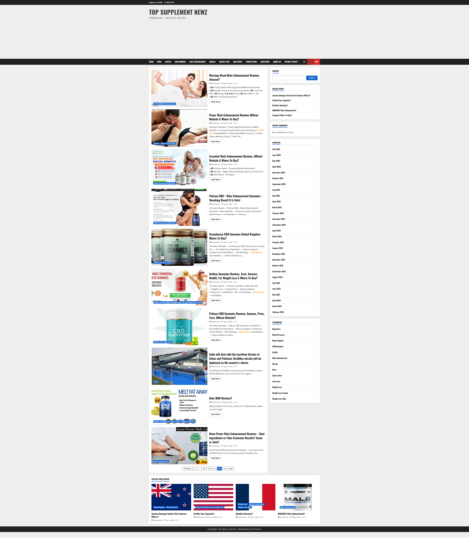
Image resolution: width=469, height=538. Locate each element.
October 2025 (277, 178)
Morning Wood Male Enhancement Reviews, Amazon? (179, 88)
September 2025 (279, 184)
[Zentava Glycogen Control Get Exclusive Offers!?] (171, 497)
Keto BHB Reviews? (179, 406)
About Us (277, 61)
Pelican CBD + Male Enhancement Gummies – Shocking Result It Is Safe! (179, 207)
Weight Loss (224, 61)
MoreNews (243, 529)
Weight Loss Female (194, 302)
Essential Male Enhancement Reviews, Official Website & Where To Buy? (179, 167)
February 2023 (278, 312)
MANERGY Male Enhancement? (284, 110)
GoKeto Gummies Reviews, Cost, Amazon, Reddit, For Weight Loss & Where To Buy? (179, 286)
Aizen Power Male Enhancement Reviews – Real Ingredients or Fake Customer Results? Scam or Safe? (179, 445)
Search (275, 71)
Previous (187, 468)
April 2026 (276, 166)
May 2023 (276, 294)
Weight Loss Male (160, 302)
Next (231, 468)
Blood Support (278, 340)
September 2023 (279, 271)
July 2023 (276, 283)
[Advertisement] (234, 38)
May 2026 (276, 160)
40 (209, 468)
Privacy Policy (291, 61)
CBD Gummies (180, 61)
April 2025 (276, 201)
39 (204, 468)
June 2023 (276, 288)
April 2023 (276, 300)
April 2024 (276, 230)
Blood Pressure (278, 334)
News (159, 61)
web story (237, 61)
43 (225, 468)
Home (151, 61)
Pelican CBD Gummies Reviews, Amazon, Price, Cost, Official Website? (179, 326)
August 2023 (277, 277)
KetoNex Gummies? (280, 105)
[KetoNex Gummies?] (255, 497)
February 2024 (278, 242)
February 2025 (278, 213)
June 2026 (276, 155)
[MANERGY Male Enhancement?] (298, 497)
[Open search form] (304, 61)
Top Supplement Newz (178, 11)
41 (214, 468)
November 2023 (278, 259)
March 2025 (277, 207)
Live (316, 61)
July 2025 (276, 189)
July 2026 (276, 149)
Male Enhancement (198, 61)
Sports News (251, 61)
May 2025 (276, 195)
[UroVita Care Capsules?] (213, 497)
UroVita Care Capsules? (281, 100)
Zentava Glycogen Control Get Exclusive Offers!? (291, 95)
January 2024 (277, 248)
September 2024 (279, 224)
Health (168, 61)
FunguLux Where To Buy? (282, 115)
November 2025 (278, 172)
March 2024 (277, 236)
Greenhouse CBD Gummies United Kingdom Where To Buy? (179, 247)
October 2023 (277, 265)
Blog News (265, 61)
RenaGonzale (215, 83)
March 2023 (277, 306)
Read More (216, 102)
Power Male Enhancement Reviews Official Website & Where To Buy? (179, 128)
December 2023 (278, 253)
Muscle (212, 61)
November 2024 (278, 218)
